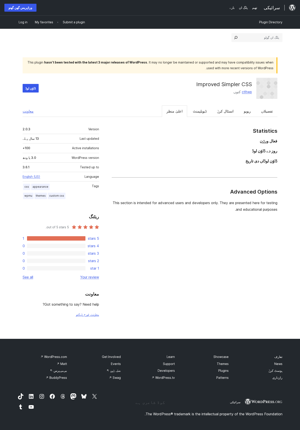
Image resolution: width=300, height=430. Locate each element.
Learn (171, 357)
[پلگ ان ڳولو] (235, 37)
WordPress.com (53, 357)
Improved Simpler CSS (224, 84)
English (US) (31, 176)
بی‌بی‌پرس (58, 370)
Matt (62, 364)
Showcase (221, 357)
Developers (166, 370)
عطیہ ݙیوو (114, 370)
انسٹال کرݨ (225, 111)
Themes (223, 364)
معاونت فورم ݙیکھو (87, 314)
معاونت (28, 111)
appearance (40, 186)
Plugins (223, 370)
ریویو (247, 111)
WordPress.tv (163, 377)
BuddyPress (56, 377)
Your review (89, 277)
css (26, 186)
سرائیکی (235, 402)
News (278, 364)
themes (41, 195)
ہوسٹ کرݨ (275, 370)
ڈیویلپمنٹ (200, 111)
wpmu (28, 195)
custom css (56, 195)
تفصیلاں (267, 111)
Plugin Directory (270, 22)
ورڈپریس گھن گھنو (20, 7)
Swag (115, 377)
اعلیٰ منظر (174, 111)
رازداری (277, 377)
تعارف (278, 357)
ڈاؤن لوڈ (30, 88)
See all (28, 277)
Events (116, 364)
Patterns (222, 377)
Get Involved (111, 357)
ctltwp (247, 92)
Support (169, 364)
